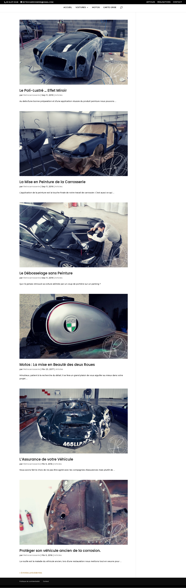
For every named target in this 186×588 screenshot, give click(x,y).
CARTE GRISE (109, 7)
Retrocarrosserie (31, 95)
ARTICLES (150, 2)
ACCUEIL (67, 7)
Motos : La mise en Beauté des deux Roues (57, 364)
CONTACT (177, 2)
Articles (58, 95)
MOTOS (96, 7)
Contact (46, 581)
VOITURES (81, 7)
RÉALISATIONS (163, 2)
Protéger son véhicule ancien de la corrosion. (60, 550)
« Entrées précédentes (30, 573)
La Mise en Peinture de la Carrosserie (52, 181)
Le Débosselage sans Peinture (46, 273)
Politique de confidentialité (29, 581)
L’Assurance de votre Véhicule (46, 459)
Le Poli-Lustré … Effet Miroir (43, 90)
